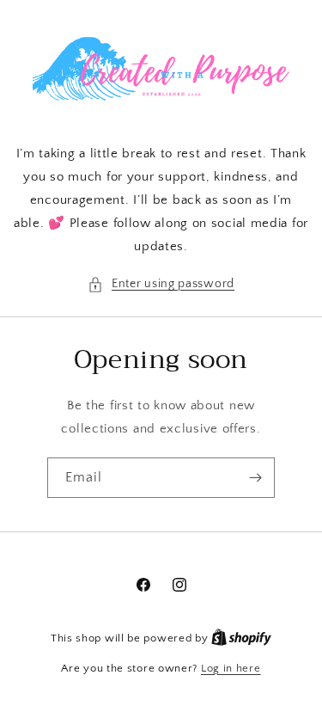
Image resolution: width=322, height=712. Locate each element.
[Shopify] (241, 638)
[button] (161, 284)
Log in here (231, 668)
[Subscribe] (255, 477)
